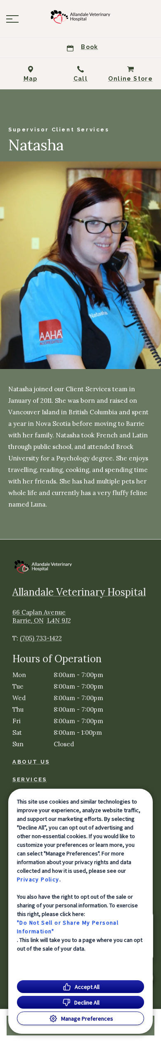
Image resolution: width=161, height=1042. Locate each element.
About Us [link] (31, 762)
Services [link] (29, 779)
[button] (12, 19)
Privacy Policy (38, 879)
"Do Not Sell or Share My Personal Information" (67, 927)
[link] (80, 17)
